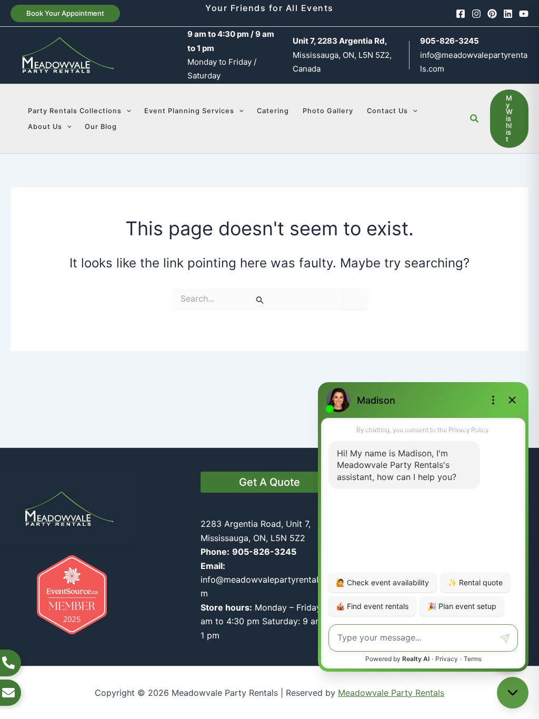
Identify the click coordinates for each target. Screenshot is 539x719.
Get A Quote (269, 482)
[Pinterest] (492, 13)
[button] (65, 13)
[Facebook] (460, 13)
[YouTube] (523, 13)
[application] (126, 111)
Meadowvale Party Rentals (391, 692)
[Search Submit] (260, 299)
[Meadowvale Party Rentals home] (68, 507)
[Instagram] (476, 13)
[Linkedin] (508, 13)
